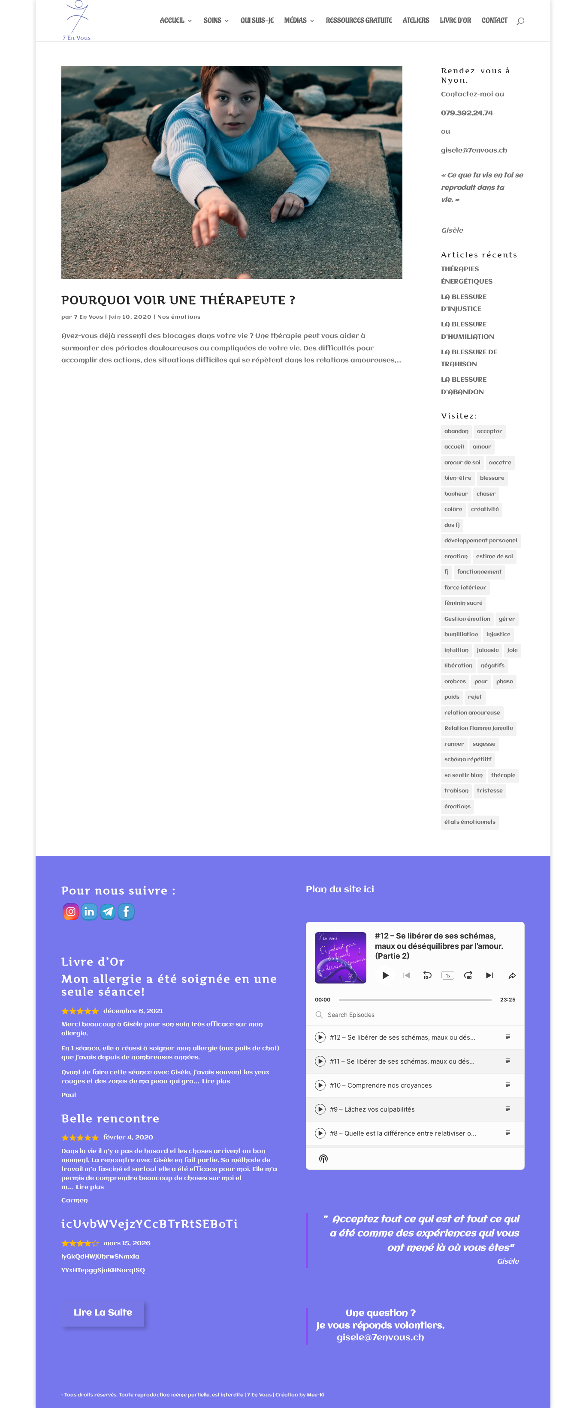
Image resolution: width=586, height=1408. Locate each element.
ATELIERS (416, 21)
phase (504, 682)
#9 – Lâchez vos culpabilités (372, 1109)
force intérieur (465, 588)
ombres (455, 682)
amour (482, 447)
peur (481, 682)
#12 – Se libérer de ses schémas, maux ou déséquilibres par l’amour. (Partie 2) (448, 1037)
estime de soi (494, 556)
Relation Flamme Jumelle (478, 728)
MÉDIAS (295, 21)
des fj (452, 525)
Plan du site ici (340, 889)
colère (453, 509)
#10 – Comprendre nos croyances (381, 1085)
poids (451, 697)
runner (454, 744)
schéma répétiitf (468, 759)
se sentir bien (463, 775)
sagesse (484, 744)
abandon (456, 431)
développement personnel (480, 541)
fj (446, 572)
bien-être (457, 478)
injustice (498, 634)
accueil (454, 447)
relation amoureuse (472, 713)
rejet (475, 697)
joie (512, 650)
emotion (456, 556)
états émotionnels (469, 822)
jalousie (488, 650)
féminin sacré (463, 603)
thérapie (503, 775)
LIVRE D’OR (455, 21)
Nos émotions (179, 317)
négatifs (492, 666)
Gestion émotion (467, 619)
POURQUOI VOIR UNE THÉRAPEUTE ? (178, 300)
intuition (456, 650)
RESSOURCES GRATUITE (359, 21)
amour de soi (462, 463)
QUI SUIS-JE (257, 21)
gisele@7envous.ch (474, 150)
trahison (456, 791)
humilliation (461, 634)
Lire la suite (103, 1313)
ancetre (500, 463)
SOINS (212, 21)
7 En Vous (88, 317)
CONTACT (494, 21)
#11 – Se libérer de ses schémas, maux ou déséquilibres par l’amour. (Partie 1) (447, 1061)
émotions (457, 807)
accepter (489, 431)
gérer (507, 619)
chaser (486, 494)
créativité (485, 509)
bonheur (456, 494)
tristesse (490, 791)
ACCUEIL (172, 21)
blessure (492, 478)
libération (458, 666)
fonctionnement (479, 572)
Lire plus (216, 1081)
